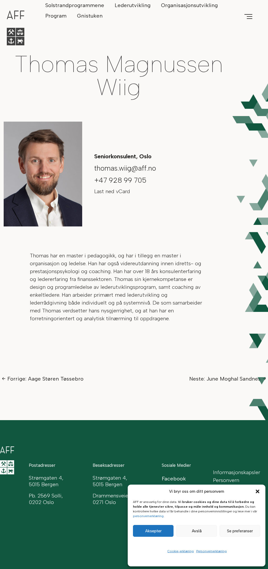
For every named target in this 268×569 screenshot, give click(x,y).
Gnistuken (90, 16)
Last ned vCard (112, 191)
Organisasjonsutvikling (189, 5)
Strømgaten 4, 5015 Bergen (110, 481)
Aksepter (153, 531)
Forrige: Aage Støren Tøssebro (45, 379)
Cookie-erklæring (181, 551)
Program (55, 16)
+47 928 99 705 (120, 180)
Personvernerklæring (211, 551)
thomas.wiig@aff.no (125, 168)
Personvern (226, 480)
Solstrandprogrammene (74, 5)
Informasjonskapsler (236, 472)
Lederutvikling (132, 5)
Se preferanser (240, 531)
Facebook (174, 478)
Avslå (197, 531)
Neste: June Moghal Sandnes (225, 379)
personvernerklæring (148, 516)
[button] (257, 491)
